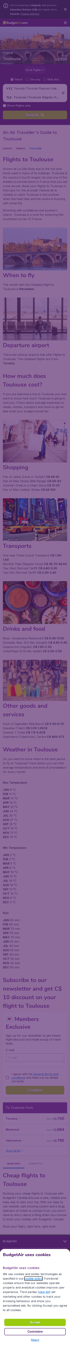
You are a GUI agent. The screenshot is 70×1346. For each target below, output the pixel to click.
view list (44, 1292)
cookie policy (33, 1278)
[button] (35, 1340)
